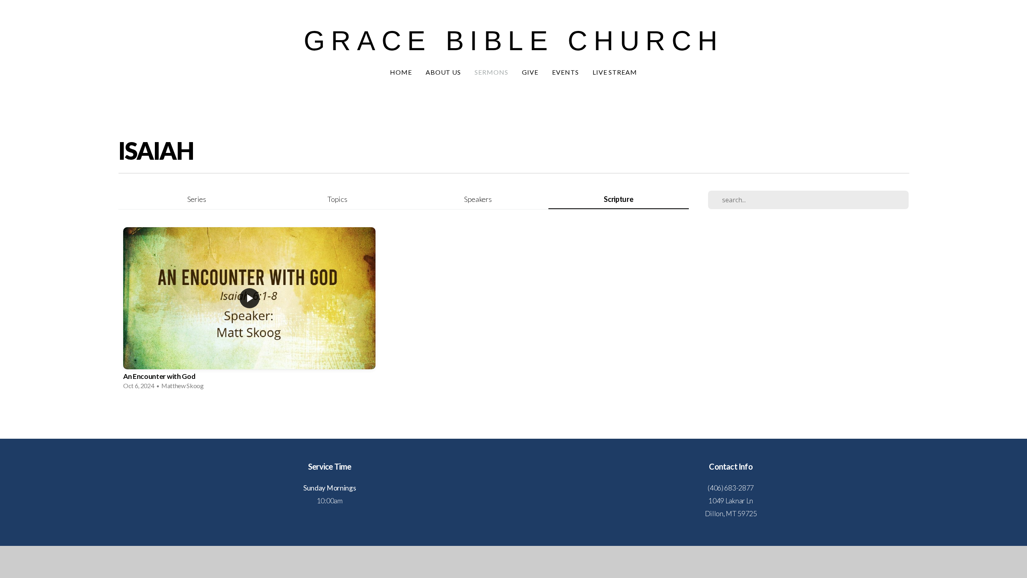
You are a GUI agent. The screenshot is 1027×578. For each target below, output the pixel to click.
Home (401, 72)
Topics (337, 199)
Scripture (618, 199)
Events (565, 72)
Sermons (491, 72)
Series (196, 199)
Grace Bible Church (514, 40)
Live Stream (615, 72)
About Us (443, 72)
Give (530, 72)
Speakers (477, 199)
